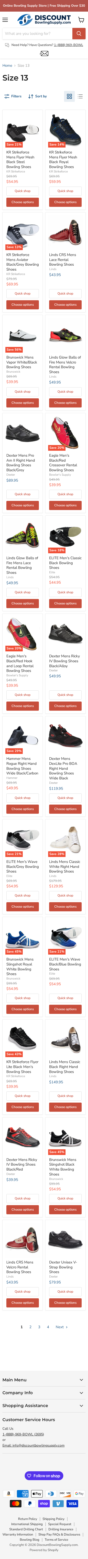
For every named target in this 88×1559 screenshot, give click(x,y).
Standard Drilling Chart (26, 1529)
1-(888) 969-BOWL (68, 45)
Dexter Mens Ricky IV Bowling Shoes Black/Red (21, 1164)
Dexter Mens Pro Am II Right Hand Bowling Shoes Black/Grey (20, 462)
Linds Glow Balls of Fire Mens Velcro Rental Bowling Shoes (65, 364)
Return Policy (27, 1519)
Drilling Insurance (60, 1529)
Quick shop (23, 191)
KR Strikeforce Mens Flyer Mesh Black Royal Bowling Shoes (63, 159)
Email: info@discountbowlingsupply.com (33, 1445)
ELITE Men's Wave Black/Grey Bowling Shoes (22, 866)
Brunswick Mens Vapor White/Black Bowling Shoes (21, 362)
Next (60, 1326)
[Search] (79, 33)
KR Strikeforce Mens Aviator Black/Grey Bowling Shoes (22, 262)
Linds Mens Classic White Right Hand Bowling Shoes (64, 866)
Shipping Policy (54, 1519)
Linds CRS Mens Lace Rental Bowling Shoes (62, 259)
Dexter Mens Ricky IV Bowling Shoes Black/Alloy (64, 661)
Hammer (11, 778)
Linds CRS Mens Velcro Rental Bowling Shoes (19, 1267)
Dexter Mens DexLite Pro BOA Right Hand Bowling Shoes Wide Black (63, 768)
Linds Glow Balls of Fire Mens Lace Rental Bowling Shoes (22, 565)
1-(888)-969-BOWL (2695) (23, 1434)
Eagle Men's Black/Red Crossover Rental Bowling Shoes (63, 462)
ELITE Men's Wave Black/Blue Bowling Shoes (65, 964)
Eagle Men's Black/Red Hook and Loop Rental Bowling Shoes (19, 663)
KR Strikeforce (15, 171)
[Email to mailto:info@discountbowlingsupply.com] (44, 53)
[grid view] (69, 96)
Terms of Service (56, 1540)
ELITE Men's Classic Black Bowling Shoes (65, 562)
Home (7, 66)
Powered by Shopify (44, 1550)
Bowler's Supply (60, 475)
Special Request (59, 1524)
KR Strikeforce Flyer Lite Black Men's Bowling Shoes (22, 1066)
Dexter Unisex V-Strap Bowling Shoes (63, 1267)
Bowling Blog (29, 1540)
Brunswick (13, 372)
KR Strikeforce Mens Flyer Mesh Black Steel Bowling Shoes (20, 159)
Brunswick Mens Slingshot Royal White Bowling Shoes (19, 966)
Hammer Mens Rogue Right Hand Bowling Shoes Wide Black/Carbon (22, 766)
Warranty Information (17, 1534)
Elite (52, 572)
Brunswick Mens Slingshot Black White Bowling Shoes (62, 1167)
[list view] (80, 96)
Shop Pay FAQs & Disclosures (59, 1534)
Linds (52, 269)
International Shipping (27, 1524)
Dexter (10, 475)
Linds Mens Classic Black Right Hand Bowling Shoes (64, 1066)
